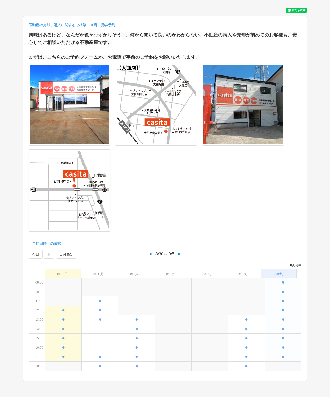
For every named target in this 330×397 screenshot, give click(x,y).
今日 (35, 254)
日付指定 (66, 254)
